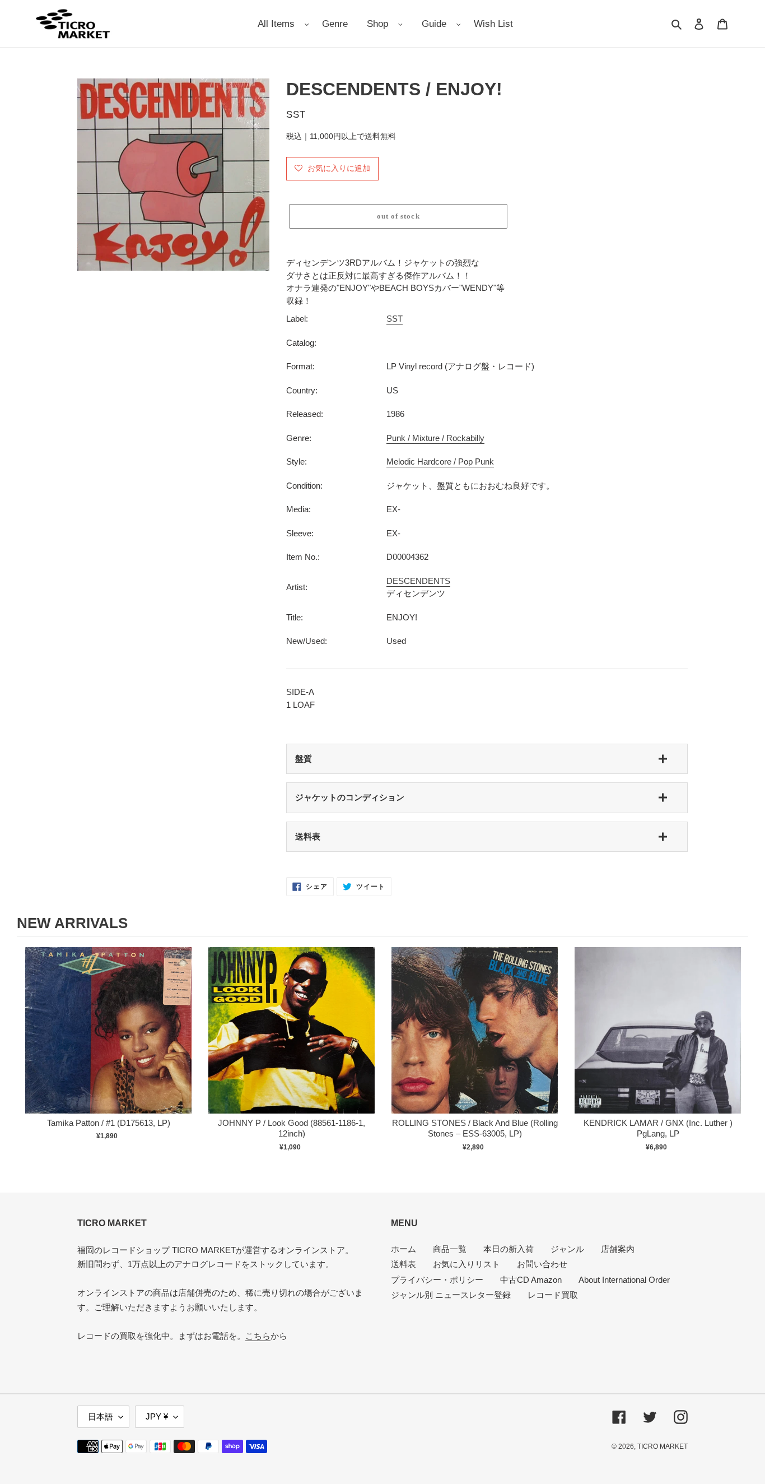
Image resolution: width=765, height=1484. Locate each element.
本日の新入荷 (508, 1249)
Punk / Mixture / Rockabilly (435, 438)
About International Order (624, 1279)
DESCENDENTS (418, 581)
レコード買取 (553, 1295)
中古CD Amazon (531, 1279)
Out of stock (108, 1042)
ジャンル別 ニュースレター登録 (451, 1295)
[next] (737, 1055)
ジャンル (567, 1249)
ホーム (403, 1249)
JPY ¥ (157, 1416)
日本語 (100, 1416)
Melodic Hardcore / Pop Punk (440, 461)
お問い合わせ (542, 1264)
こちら (257, 1336)
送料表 (307, 836)
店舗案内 (618, 1249)
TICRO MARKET (662, 1446)
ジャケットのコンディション (349, 797)
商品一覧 (450, 1249)
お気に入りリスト (466, 1264)
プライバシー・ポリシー (437, 1279)
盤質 (303, 758)
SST (394, 318)
